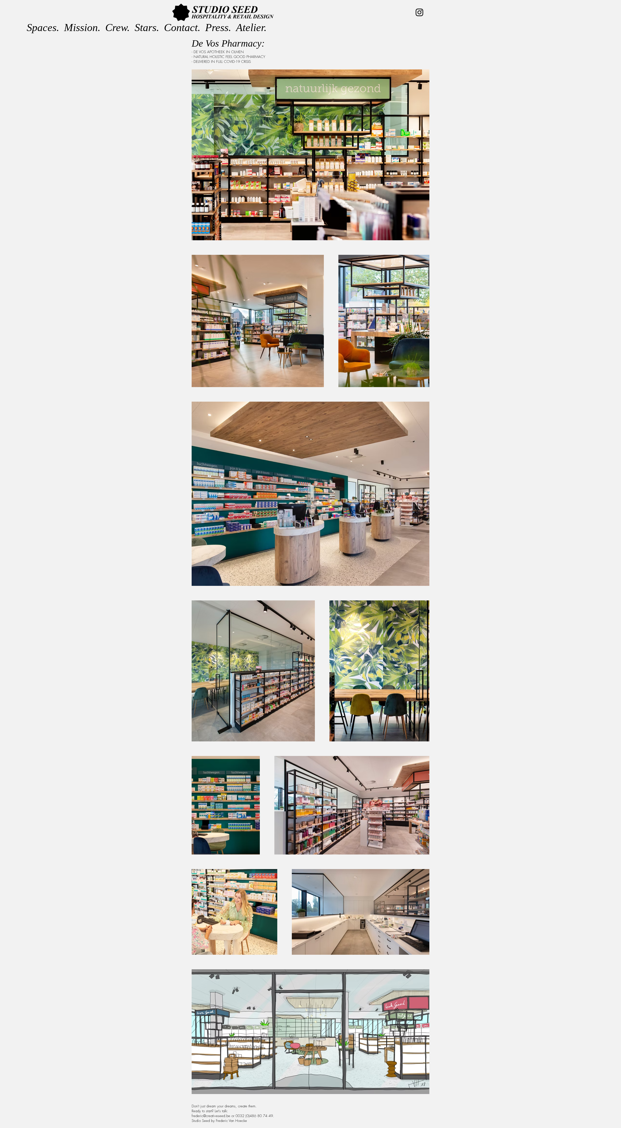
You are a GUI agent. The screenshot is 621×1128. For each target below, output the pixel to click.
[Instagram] (419, 12)
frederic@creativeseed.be (211, 1115)
